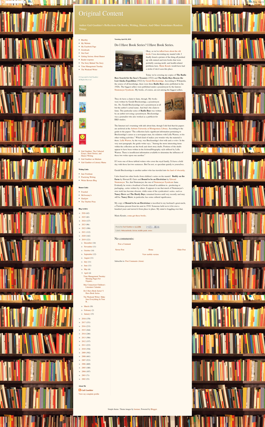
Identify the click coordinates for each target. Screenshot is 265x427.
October (87, 250)
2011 (84, 345)
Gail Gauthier (87, 390)
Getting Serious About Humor (93, 56)
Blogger (154, 409)
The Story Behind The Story (92, 63)
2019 (84, 239)
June (86, 265)
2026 (84, 213)
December (88, 242)
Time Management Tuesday (92, 66)
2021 (84, 232)
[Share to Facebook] (155, 227)
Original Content (101, 13)
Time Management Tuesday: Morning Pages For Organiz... (95, 278)
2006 (84, 364)
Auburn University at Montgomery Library (149, 128)
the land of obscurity (176, 170)
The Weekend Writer (89, 69)
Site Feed (84, 53)
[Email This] (147, 227)
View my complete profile (89, 394)
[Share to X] (153, 227)
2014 (84, 333)
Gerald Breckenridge (155, 80)
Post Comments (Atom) (134, 261)
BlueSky (84, 40)
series (150, 230)
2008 (84, 356)
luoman (137, 409)
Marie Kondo (165, 65)
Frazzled (84, 191)
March (87, 306)
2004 (84, 371)
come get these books (136, 215)
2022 (84, 228)
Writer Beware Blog (89, 180)
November (88, 246)
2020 (84, 235)
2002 (84, 379)
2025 (84, 217)
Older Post (181, 249)
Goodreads (85, 50)
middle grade (142, 230)
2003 (84, 375)
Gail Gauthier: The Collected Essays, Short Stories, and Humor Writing (92, 153)
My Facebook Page (88, 46)
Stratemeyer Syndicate (124, 89)
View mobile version (150, 254)
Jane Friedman (86, 174)
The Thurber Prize (88, 201)
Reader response (87, 59)
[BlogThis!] (150, 227)
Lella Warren (125, 140)
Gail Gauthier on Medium (91, 159)
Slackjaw (84, 198)
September (88, 254)
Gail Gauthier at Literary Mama (93, 162)
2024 (84, 220)
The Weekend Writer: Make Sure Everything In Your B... (94, 299)
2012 (84, 341)
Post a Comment (124, 244)
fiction (134, 230)
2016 (84, 326)
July (86, 261)
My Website (85, 43)
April (86, 273)
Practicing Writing (88, 177)
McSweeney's (86, 195)
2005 (84, 367)
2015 (84, 330)
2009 (84, 352)
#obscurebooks (126, 230)
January (87, 314)
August (87, 258)
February (88, 310)
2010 (84, 349)
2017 (84, 322)
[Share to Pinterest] (158, 227)
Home (151, 249)
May (86, 269)
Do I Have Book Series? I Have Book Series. (94, 291)
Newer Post (119, 249)
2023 (84, 224)
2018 (84, 318)
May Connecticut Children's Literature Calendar (94, 285)
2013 (84, 337)
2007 (84, 360)
